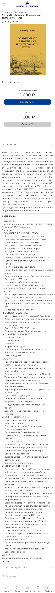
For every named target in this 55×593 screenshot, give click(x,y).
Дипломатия (20, 12)
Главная (6, 12)
